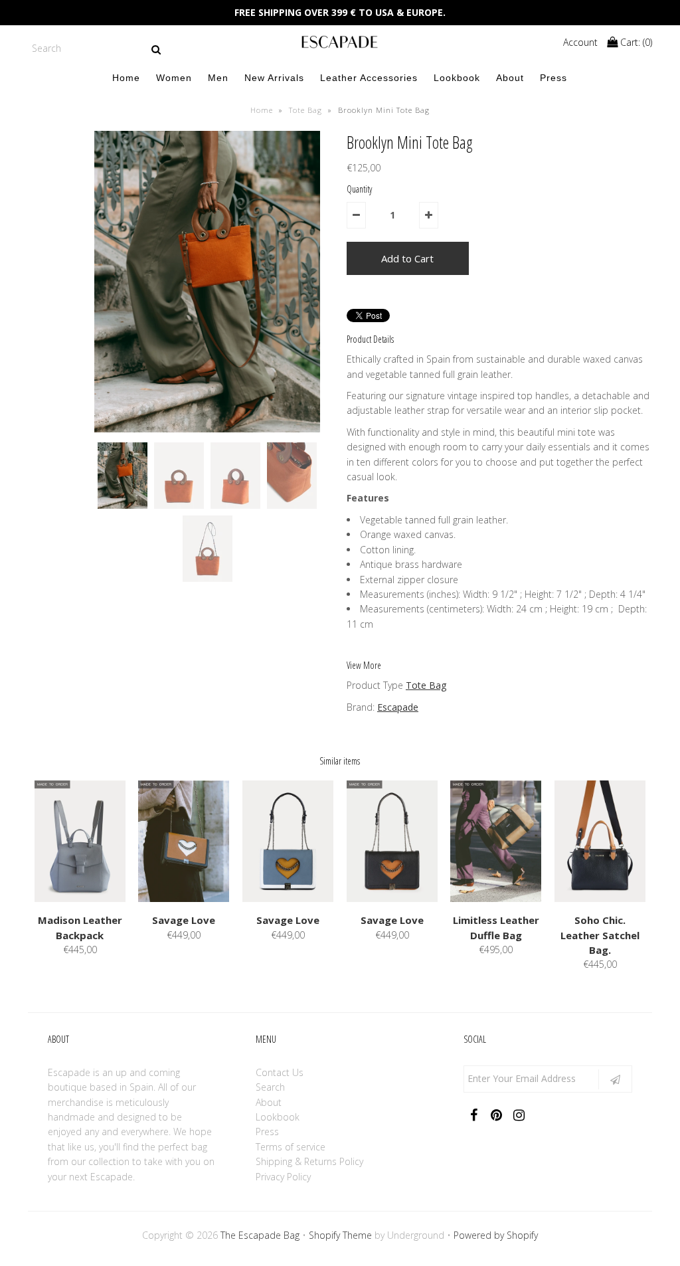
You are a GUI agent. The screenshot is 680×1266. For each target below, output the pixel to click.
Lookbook (457, 77)
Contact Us (279, 1072)
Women (174, 77)
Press (553, 77)
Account (580, 42)
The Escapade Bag (259, 1235)
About (510, 77)
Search (270, 1087)
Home (126, 77)
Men (218, 77)
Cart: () (635, 42)
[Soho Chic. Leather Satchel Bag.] (599, 898)
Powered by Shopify (496, 1235)
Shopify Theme (340, 1235)
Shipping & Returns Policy (309, 1161)
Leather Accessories (369, 77)
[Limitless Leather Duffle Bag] (495, 898)
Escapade (397, 707)
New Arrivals (274, 77)
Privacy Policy (283, 1176)
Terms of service (290, 1146)
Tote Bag (305, 110)
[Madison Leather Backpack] (80, 898)
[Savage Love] (183, 898)
